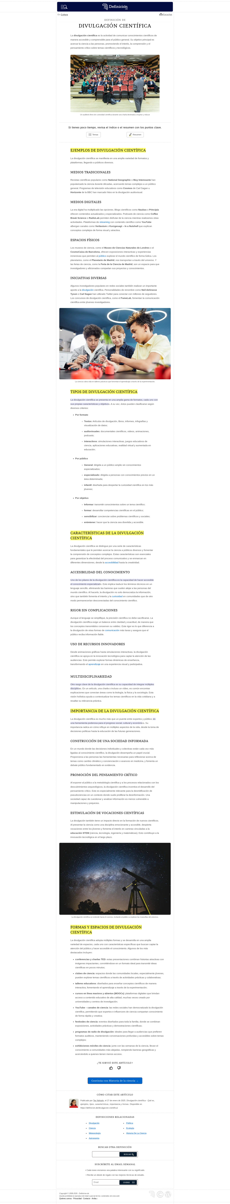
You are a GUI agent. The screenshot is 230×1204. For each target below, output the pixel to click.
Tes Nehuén (98, 1100)
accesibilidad (111, 562)
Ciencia (92, 1128)
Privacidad (77, 1198)
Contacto (86, 1198)
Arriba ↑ (95, 1198)
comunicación (112, 630)
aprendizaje (94, 664)
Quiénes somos (65, 1198)
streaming (105, 222)
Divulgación (94, 1123)
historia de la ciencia (136, 1133)
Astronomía (94, 1138)
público (102, 256)
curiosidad (117, 596)
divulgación (88, 290)
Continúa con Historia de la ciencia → (115, 1080)
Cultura (64, 15)
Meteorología (95, 1133)
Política (129, 1123)
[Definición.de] (115, 6)
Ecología (130, 1128)
